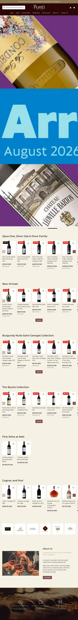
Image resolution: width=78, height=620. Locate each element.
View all (39, 320)
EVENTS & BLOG (46, 13)
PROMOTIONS (36, 13)
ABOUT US (55, 13)
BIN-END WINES (26, 13)
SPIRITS (18, 13)
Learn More (47, 577)
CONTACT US (64, 13)
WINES (12, 13)
